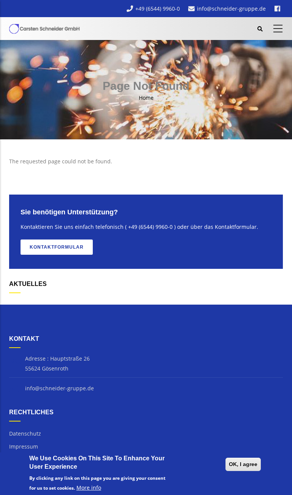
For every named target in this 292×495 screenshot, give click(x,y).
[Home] (45, 27)
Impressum (23, 446)
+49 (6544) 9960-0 (157, 8)
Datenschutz (25, 433)
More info (88, 487)
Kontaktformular (57, 247)
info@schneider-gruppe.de (231, 8)
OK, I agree (243, 464)
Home (146, 97)
